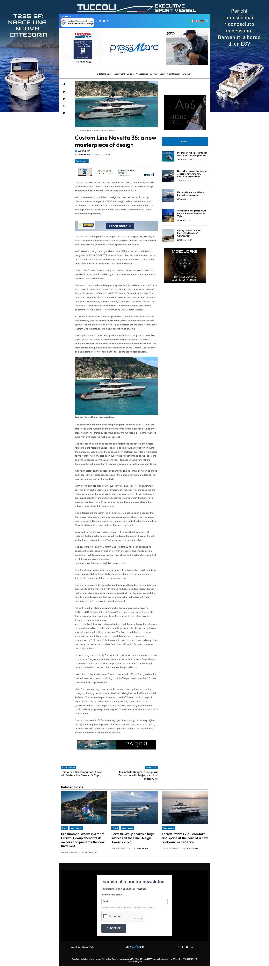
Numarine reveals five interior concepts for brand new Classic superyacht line (192, 174)
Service (153, 73)
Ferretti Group (83, 154)
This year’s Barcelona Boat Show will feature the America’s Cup (81, 773)
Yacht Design (173, 73)
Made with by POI (134, 962)
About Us (75, 947)
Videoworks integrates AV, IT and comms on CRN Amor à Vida (191, 213)
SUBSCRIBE (114, 928)
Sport (162, 73)
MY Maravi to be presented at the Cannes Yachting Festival (192, 154)
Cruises (186, 73)
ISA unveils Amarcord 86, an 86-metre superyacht (191, 193)
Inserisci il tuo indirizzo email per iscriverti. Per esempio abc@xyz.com (128, 907)
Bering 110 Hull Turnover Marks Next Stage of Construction (189, 233)
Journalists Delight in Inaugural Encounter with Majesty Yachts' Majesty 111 (138, 775)
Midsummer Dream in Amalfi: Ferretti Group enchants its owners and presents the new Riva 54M (83, 840)
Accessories (142, 73)
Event (64, 828)
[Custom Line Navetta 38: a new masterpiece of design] (64, 99)
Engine (130, 73)
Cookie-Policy (88, 947)
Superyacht (119, 73)
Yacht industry (81, 161)
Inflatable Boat (104, 73)
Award (115, 828)
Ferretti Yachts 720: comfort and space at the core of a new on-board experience (185, 838)
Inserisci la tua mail (111, 895)
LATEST (185, 141)
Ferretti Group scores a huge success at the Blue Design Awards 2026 (133, 838)
